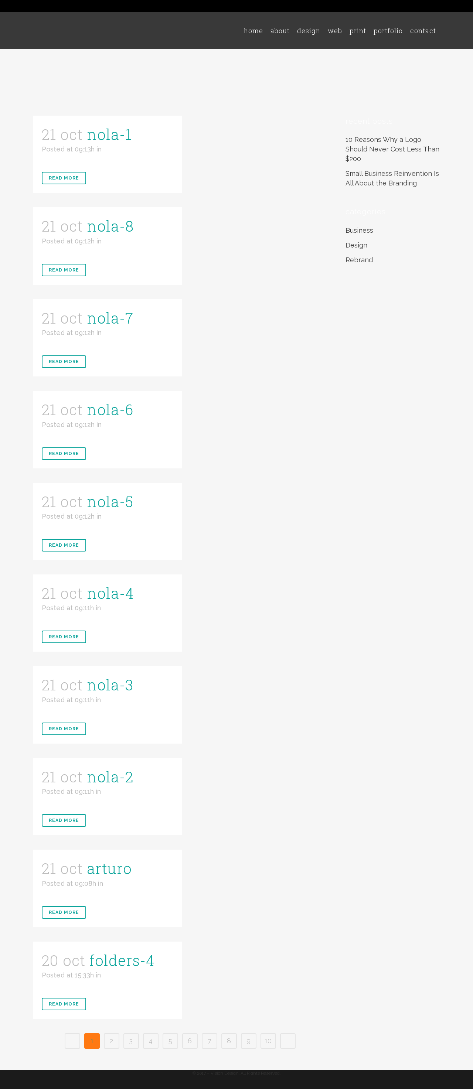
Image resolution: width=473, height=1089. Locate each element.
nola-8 (110, 226)
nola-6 (110, 409)
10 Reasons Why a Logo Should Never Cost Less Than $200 (392, 149)
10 (268, 1041)
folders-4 (122, 960)
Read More (64, 178)
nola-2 (110, 776)
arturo (109, 868)
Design (356, 245)
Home (395, 68)
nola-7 (110, 318)
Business (359, 230)
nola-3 (110, 684)
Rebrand (359, 260)
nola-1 (109, 134)
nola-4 (110, 593)
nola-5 (110, 501)
